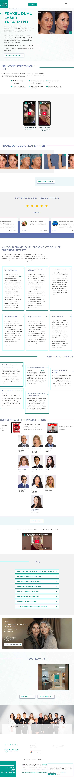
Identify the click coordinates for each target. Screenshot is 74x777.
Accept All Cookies (52, 774)
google (10, 230)
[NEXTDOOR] (15, 745)
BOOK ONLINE (33, 4)
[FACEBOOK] (8, 745)
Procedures (8, 8)
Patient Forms (33, 747)
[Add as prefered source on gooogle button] (35, 753)
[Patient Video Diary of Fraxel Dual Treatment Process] (44, 113)
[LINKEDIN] (10, 745)
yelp (41, 230)
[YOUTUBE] (13, 745)
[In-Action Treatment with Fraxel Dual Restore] (29, 113)
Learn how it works (12, 644)
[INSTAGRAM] (5, 745)
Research (32, 745)
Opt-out (58, 774)
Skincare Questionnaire (36, 743)
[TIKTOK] (18, 745)
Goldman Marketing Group (46, 764)
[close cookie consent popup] (71, 765)
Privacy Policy (63, 772)
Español (40, 759)
